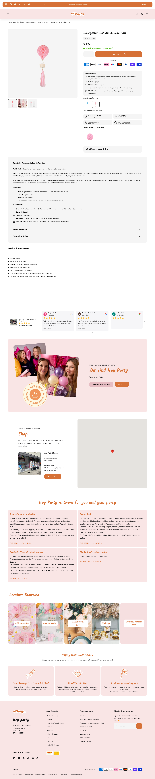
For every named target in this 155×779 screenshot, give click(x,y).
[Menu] (8, 14)
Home (10, 22)
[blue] (87, 104)
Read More (47, 328)
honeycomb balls (43, 22)
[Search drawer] (136, 14)
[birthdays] (105, 623)
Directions (53, 476)
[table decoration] (21, 623)
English (15, 769)
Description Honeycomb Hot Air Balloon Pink (28, 163)
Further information (20, 229)
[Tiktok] (20, 4)
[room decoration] (49, 623)
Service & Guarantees (18, 249)
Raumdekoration (31, 22)
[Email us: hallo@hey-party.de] (77, 4)
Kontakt (122, 384)
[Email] (24, 4)
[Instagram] (6, 4)
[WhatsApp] (29, 4)
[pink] (95, 104)
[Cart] (147, 14)
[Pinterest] (15, 4)
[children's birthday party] (133, 623)
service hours (124, 689)
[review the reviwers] (71, 314)
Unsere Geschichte (101, 384)
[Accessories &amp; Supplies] (77, 623)
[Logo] (77, 14)
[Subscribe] (139, 726)
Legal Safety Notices (20, 236)
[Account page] (141, 14)
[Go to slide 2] (92, 332)
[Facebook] (10, 4)
